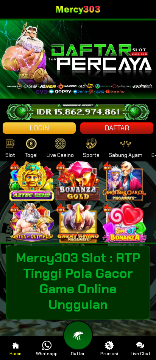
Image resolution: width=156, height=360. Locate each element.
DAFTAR (117, 128)
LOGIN (39, 128)
